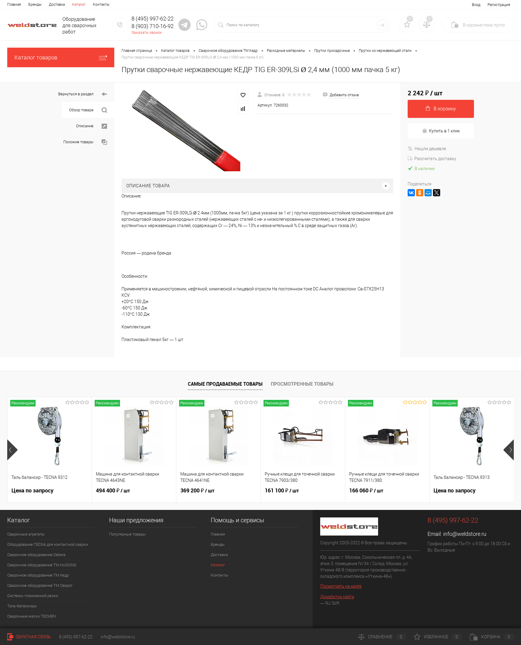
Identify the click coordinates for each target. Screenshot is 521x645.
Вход (476, 4)
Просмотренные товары (302, 384)
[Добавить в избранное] (243, 95)
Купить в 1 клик (444, 130)
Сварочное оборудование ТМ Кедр (38, 575)
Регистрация (499, 4)
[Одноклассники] (419, 192)
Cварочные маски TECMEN (31, 616)
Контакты (101, 4)
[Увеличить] (186, 130)
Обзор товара (81, 110)
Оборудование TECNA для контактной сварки (47, 544)
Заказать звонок (146, 32)
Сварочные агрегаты (26, 534)
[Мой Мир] (428, 192)
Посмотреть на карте (341, 586)
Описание (85, 126)
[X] (436, 192)
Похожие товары (78, 142)
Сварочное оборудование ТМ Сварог (39, 585)
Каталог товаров (35, 57)
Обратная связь (33, 636)
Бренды (35, 4)
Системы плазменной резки (32, 595)
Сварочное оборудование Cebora (36, 554)
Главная (14, 4)
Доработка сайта (337, 596)
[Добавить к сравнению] (243, 108)
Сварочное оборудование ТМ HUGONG (41, 565)
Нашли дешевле (430, 148)
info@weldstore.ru (464, 534)
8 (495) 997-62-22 (76, 636)
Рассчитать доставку (435, 158)
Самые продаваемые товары (225, 384)
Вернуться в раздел (76, 94)
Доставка (57, 4)
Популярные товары (127, 534)
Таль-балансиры (22, 606)
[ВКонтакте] (411, 192)
